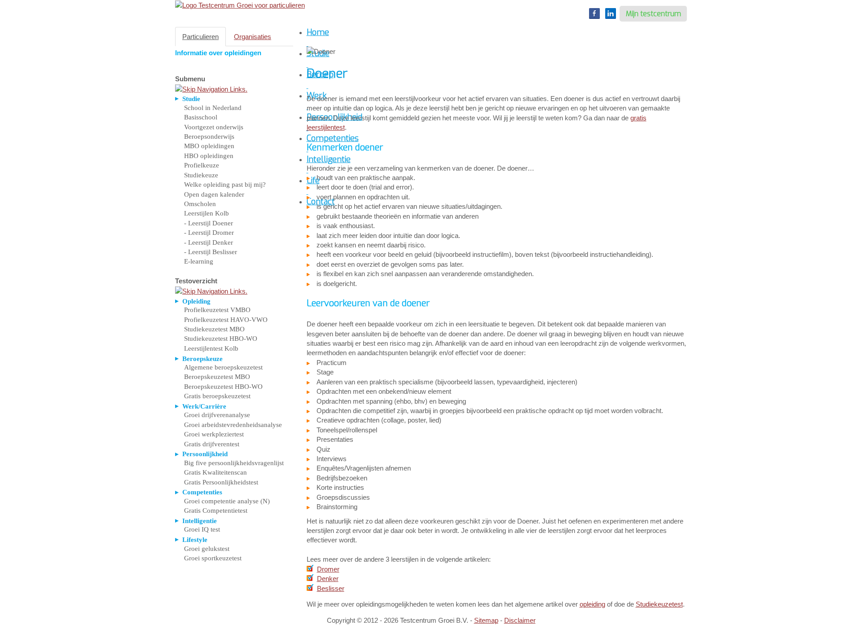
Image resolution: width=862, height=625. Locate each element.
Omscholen (200, 203)
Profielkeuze (201, 165)
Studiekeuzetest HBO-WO (220, 338)
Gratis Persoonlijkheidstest (221, 482)
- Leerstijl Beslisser (210, 251)
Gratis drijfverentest (211, 444)
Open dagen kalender (214, 194)
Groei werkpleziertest (214, 434)
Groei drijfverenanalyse (217, 414)
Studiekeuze (201, 175)
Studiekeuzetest (659, 604)
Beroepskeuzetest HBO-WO (223, 386)
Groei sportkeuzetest (213, 558)
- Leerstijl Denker (208, 242)
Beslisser (330, 588)
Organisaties (252, 36)
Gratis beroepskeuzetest (217, 396)
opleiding (592, 604)
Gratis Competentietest (215, 510)
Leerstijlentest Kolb (211, 348)
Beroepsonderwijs (209, 136)
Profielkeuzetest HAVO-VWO (226, 319)
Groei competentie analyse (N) (227, 501)
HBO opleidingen (208, 155)
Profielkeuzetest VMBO (217, 309)
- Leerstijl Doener (208, 223)
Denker (328, 578)
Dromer (328, 569)
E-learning (198, 261)
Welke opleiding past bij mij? (225, 184)
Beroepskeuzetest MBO (217, 376)
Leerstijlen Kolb (206, 213)
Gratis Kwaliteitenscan (215, 472)
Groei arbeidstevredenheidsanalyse (233, 424)
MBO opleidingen (209, 146)
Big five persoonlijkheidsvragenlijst (234, 463)
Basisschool (200, 117)
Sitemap (486, 620)
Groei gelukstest (206, 548)
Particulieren (200, 36)
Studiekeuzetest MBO (214, 329)
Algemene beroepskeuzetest (223, 367)
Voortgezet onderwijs (213, 127)
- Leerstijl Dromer (209, 232)
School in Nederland (213, 107)
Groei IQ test (202, 529)
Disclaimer (520, 620)
